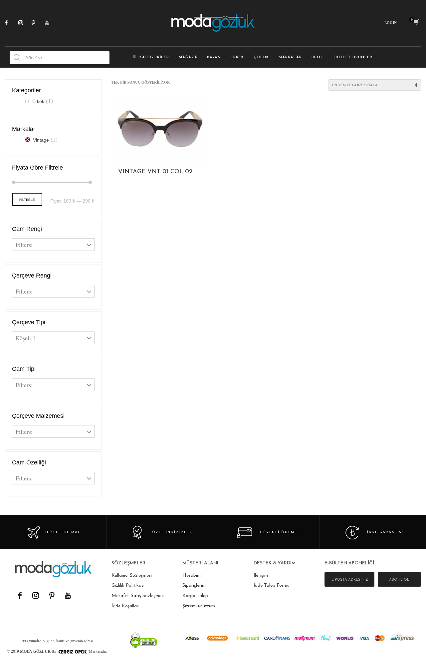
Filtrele (27, 200)
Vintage (41, 140)
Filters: (24, 245)
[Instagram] (25, 23)
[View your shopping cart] (415, 23)
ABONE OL (399, 580)
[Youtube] (51, 23)
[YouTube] (68, 595)
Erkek (38, 101)
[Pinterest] (38, 23)
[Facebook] (11, 23)
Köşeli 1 (26, 338)
